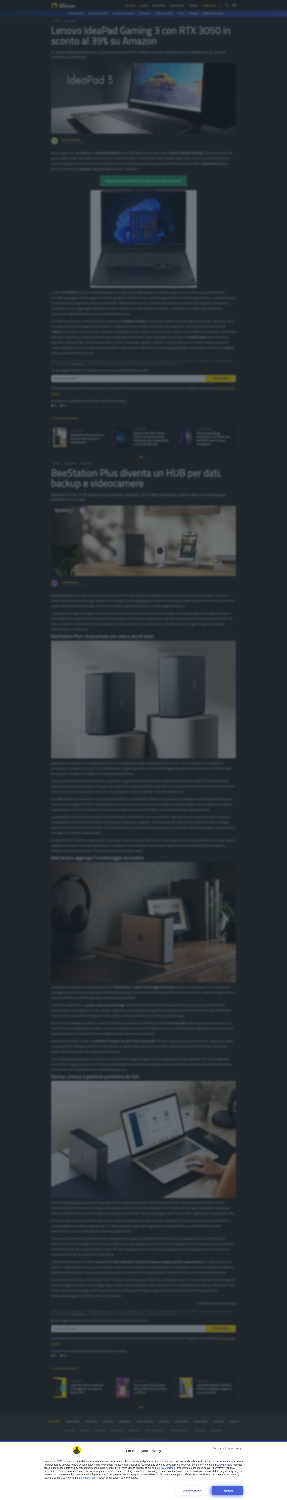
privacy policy (90, 1477)
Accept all (227, 1490)
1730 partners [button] (64, 1461)
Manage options (192, 1490)
